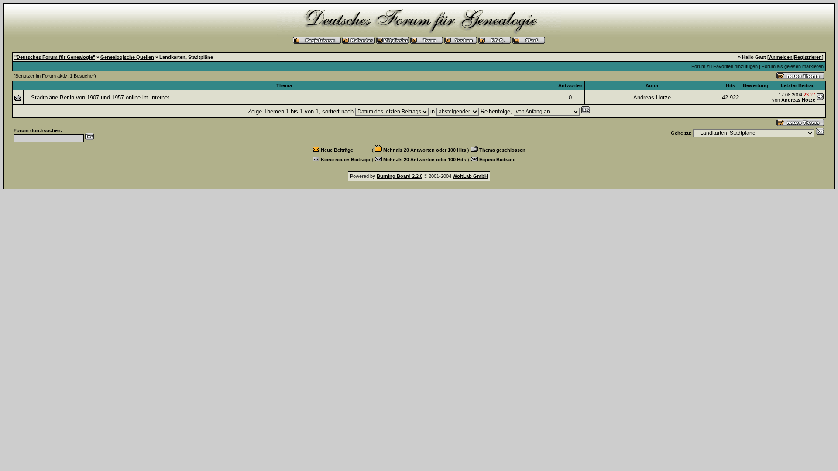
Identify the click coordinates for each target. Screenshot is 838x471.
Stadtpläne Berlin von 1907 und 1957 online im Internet (100, 97)
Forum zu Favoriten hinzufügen (724, 66)
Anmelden (781, 57)
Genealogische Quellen (127, 57)
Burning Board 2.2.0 (399, 176)
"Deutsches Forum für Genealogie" (54, 57)
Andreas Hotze (652, 97)
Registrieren (808, 57)
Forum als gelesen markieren (793, 66)
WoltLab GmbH (470, 176)
